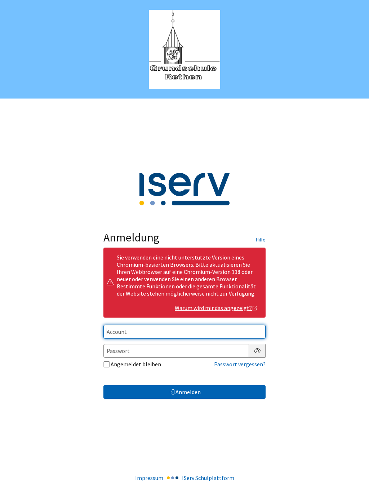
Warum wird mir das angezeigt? (213, 307)
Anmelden (188, 392)
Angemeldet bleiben (136, 364)
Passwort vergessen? (240, 364)
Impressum (149, 477)
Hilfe (261, 239)
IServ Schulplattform (208, 477)
